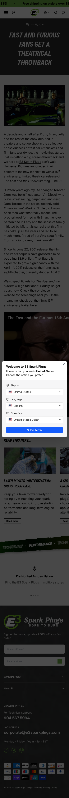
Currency (16, 413)
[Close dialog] (64, 364)
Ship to (15, 385)
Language (16, 399)
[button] (34, 392)
